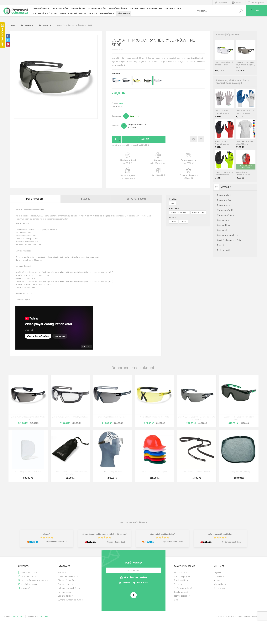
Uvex (121, 103)
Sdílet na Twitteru (8, 40)
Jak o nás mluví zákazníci (133, 522)
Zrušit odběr (142, 583)
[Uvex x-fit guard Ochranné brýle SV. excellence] (70, 401)
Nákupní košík (220, 584)
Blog (176, 600)
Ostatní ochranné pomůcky (229, 240)
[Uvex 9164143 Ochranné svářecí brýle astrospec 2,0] (239, 401)
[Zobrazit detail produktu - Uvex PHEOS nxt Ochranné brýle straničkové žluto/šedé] (226, 44)
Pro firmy (178, 584)
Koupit (243, 53)
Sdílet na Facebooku (8, 36)
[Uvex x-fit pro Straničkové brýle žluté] (154, 401)
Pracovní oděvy (224, 200)
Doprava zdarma (188, 158)
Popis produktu (35, 199)
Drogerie (221, 245)
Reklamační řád (64, 592)
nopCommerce (18, 616)
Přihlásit (239, 3)
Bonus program (127, 173)
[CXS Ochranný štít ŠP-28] (112, 456)
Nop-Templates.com (44, 616)
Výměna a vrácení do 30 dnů (70, 600)
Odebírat (126, 583)
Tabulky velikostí (181, 592)
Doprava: (115, 126)
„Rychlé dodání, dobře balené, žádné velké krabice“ (104, 534)
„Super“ (46, 534)
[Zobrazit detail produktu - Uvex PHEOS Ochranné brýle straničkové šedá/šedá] (221, 44)
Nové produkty (180, 572)
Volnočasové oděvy (226, 210)
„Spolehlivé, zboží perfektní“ (162, 534)
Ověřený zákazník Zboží (116, 542)
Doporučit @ (201, 139)
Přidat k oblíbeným (193, 139)
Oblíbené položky (221, 588)
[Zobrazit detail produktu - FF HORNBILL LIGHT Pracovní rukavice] (246, 154)
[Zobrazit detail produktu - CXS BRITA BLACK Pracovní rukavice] (221, 92)
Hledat (241, 10)
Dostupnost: (116, 116)
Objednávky (219, 576)
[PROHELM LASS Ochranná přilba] (154, 456)
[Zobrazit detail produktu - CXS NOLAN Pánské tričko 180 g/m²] (246, 123)
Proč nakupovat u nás (183, 588)
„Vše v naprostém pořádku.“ (220, 534)
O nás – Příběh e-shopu (68, 576)
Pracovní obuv (223, 205)
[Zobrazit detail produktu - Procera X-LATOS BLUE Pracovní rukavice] (227, 123)
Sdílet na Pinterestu (8, 44)
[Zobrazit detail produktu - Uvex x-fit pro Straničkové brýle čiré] (116, 85)
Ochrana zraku (223, 220)
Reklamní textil (223, 250)
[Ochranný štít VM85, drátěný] (239, 456)
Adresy (217, 580)
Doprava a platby (65, 596)
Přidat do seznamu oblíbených (225, 52)
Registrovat (223, 3)
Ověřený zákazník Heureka (56, 542)
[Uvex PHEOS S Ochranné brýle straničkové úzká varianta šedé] (196, 401)
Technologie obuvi (182, 596)
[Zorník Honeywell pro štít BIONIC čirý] (28, 456)
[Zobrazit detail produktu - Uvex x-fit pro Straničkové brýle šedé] (127, 85)
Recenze (85, 199)
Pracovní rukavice (225, 195)
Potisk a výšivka (181, 580)
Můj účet (217, 572)
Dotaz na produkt (136, 199)
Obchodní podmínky (67, 580)
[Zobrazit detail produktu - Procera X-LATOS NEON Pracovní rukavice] (238, 92)
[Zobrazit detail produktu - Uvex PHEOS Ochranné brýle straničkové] (238, 44)
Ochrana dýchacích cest (228, 235)
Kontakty (62, 572)
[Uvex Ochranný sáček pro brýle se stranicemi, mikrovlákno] (70, 456)
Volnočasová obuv (225, 215)
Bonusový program (182, 576)
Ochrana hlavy (223, 225)
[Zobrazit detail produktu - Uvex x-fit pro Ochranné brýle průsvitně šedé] (148, 85)
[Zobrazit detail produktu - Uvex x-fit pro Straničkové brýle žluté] (137, 85)
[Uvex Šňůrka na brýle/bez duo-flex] (196, 456)
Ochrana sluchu (224, 230)
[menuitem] (76, 572)
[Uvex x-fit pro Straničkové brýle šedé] (112, 401)
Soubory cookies (65, 584)
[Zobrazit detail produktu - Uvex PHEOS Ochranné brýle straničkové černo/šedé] (217, 44)
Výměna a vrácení (127, 158)
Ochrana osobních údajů (69, 588)
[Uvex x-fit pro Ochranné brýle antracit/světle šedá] (28, 401)
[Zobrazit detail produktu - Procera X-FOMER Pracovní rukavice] (247, 92)
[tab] (35, 199)
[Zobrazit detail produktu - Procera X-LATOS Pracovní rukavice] (243, 92)
